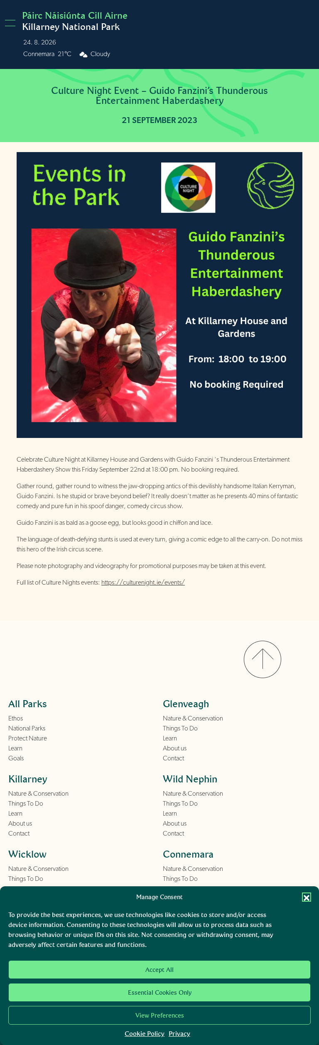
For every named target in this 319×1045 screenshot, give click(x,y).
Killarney (27, 779)
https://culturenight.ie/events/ (143, 582)
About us (174, 748)
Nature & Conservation (193, 718)
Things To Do (180, 728)
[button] (306, 897)
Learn (15, 748)
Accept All (159, 970)
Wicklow (27, 854)
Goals (16, 758)
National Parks (26, 728)
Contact (173, 758)
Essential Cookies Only (159, 992)
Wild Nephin (190, 779)
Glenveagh (186, 704)
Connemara (188, 854)
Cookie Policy (144, 1034)
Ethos (15, 718)
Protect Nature (27, 738)
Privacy (179, 1034)
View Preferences (159, 1015)
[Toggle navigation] (12, 23)
